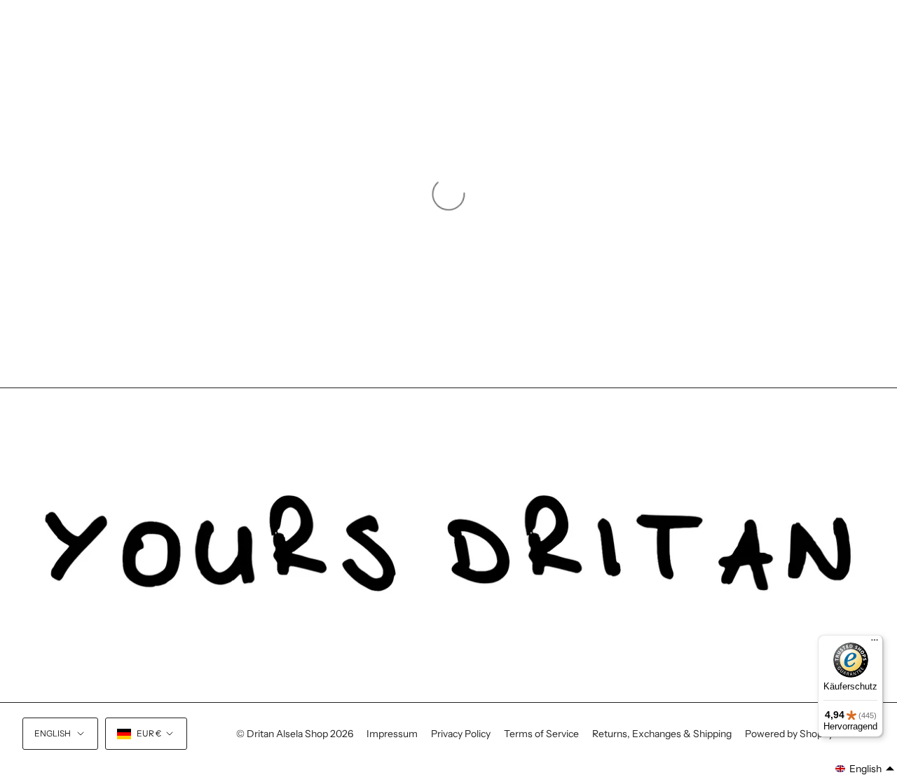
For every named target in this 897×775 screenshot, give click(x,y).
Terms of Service (541, 733)
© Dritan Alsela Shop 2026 (294, 733)
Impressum (392, 733)
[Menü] (874, 643)
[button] (865, 768)
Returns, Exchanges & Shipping (662, 733)
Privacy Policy (461, 733)
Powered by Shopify (789, 733)
